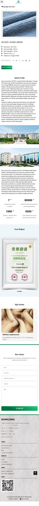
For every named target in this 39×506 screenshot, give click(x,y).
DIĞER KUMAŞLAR (6, 464)
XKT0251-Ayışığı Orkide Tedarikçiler (22, 81)
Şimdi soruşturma (7, 67)
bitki (2, 450)
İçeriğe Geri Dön (9, 7)
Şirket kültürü (5, 448)
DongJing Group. (19, 497)
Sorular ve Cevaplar (7, 452)
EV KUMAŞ (4, 462)
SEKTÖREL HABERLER (7, 473)
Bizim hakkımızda (6, 445)
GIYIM (3, 459)
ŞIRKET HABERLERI (7, 471)
